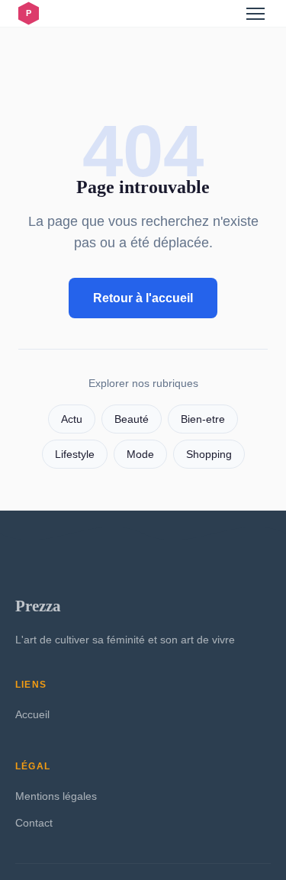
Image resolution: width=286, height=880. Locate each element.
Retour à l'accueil (143, 298)
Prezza (38, 605)
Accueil (32, 714)
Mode (140, 454)
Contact (34, 823)
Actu (71, 419)
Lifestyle (75, 454)
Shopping (209, 454)
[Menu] (255, 14)
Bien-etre (203, 419)
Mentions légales (56, 796)
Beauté (131, 419)
